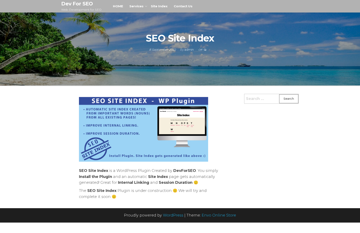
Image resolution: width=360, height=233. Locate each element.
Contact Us (183, 6)
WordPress (173, 215)
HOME (118, 6)
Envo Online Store (219, 215)
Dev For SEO (77, 4)
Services (136, 6)
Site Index (159, 6)
